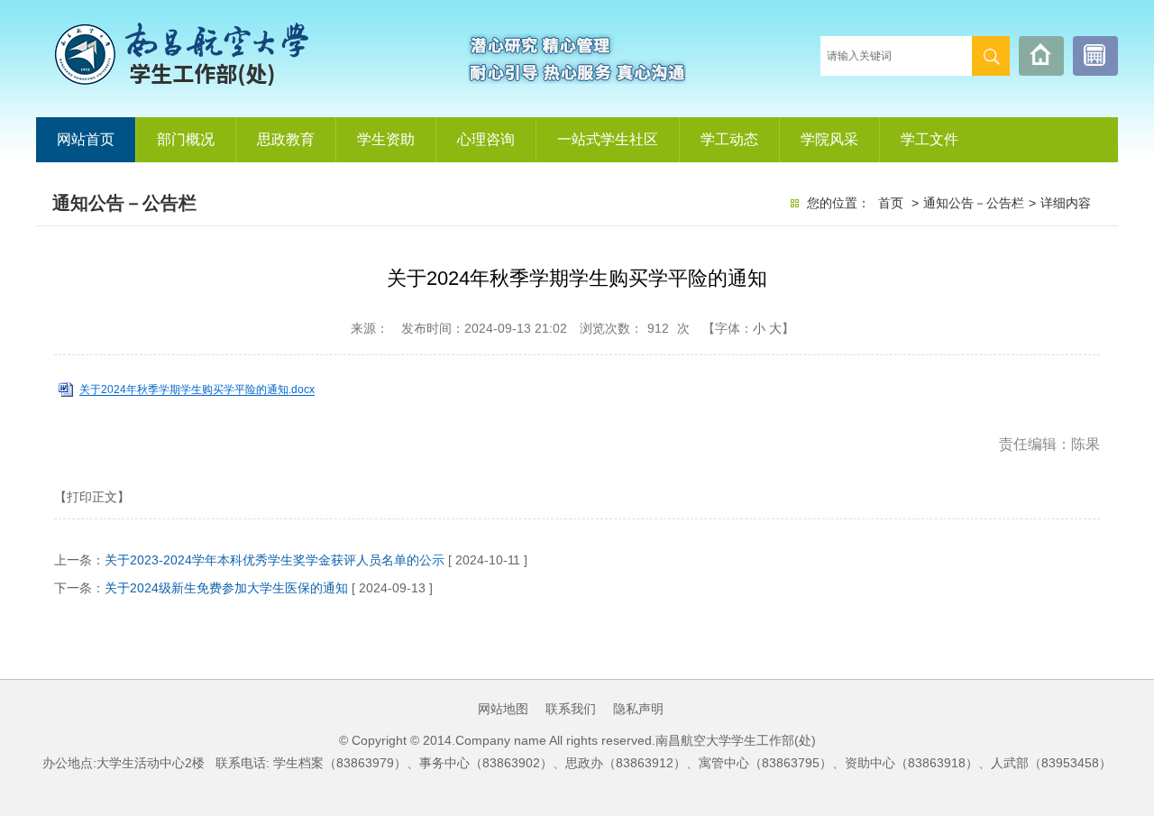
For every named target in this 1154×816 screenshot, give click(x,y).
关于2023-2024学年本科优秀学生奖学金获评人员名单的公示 (274, 560)
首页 (890, 203)
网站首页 (85, 139)
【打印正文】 (92, 497)
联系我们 (570, 708)
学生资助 (386, 139)
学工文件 (929, 139)
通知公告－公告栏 (973, 203)
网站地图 (503, 708)
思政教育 (286, 139)
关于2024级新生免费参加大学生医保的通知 (226, 588)
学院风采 (829, 139)
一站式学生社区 (607, 139)
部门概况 (186, 139)
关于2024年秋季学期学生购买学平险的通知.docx (197, 390)
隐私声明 (638, 708)
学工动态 (729, 139)
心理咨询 (486, 139)
